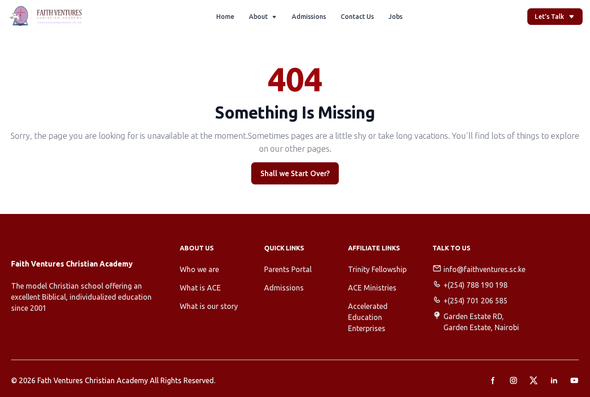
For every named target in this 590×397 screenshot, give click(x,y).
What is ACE (200, 288)
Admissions (309, 16)
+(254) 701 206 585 (475, 300)
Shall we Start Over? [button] (295, 173)
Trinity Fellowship (377, 269)
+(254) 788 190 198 (475, 285)
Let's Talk (549, 16)
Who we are (199, 269)
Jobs (395, 16)
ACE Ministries (372, 288)
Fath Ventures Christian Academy (92, 380)
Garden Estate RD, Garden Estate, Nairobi (481, 322)
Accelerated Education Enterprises (368, 317)
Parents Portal (288, 269)
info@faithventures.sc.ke (484, 269)
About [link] (258, 16)
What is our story (209, 306)
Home (225, 16)
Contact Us (357, 16)
